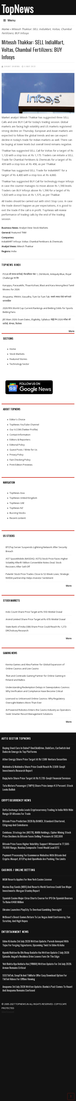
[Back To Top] (70, 1096)
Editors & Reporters (20, 439)
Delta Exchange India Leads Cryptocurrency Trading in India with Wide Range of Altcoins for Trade (37, 812)
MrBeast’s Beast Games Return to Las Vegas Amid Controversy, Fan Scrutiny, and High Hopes (36, 919)
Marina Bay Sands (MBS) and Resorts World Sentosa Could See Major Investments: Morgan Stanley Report (37, 889)
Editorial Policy (17, 444)
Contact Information (20, 434)
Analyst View (25, 227)
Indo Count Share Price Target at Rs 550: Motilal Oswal (34, 611)
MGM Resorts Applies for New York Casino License (27, 879)
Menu (11, 20)
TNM (24, 232)
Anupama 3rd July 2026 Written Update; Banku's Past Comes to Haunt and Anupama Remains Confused (37, 988)
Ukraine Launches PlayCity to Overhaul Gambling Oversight (32, 909)
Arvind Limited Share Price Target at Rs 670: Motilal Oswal (35, 619)
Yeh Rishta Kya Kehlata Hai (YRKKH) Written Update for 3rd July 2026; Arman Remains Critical (37, 966)
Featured (16, 232)
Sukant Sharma (12, 66)
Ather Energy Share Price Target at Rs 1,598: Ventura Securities (34, 759)
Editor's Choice (17, 419)
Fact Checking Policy (20, 459)
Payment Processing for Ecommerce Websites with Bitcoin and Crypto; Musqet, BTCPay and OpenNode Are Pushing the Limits (34, 857)
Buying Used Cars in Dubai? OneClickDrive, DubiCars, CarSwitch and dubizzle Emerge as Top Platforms (36, 750)
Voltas (25, 241)
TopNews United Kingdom (23, 497)
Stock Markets (40, 227)
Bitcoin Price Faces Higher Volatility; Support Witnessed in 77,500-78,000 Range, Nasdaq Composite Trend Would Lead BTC (36, 846)
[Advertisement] (38, 1054)
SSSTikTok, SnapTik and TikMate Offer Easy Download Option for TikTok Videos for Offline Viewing (34, 977)
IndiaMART (7, 241)
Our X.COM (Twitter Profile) (24, 429)
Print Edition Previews (21, 464)
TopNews (18, 8)
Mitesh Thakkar (25, 246)
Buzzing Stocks (18, 512)
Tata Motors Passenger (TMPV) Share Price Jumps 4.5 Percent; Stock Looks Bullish (37, 787)
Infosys (17, 241)
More (71, 331)
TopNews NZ (16, 508)
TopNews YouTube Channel (24, 424)
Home (5, 29)
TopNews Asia (17, 492)
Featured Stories (18, 359)
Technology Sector (19, 364)
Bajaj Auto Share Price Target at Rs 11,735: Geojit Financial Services (36, 778)
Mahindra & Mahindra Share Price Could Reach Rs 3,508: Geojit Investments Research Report (33, 768)
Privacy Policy (16, 454)
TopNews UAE (17, 503)
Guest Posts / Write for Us (23, 449)
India (13, 251)
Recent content (18, 518)
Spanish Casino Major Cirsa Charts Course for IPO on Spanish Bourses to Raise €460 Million (37, 900)
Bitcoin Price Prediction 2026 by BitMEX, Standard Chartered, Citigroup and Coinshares (33, 823)
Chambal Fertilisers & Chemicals (46, 241)
